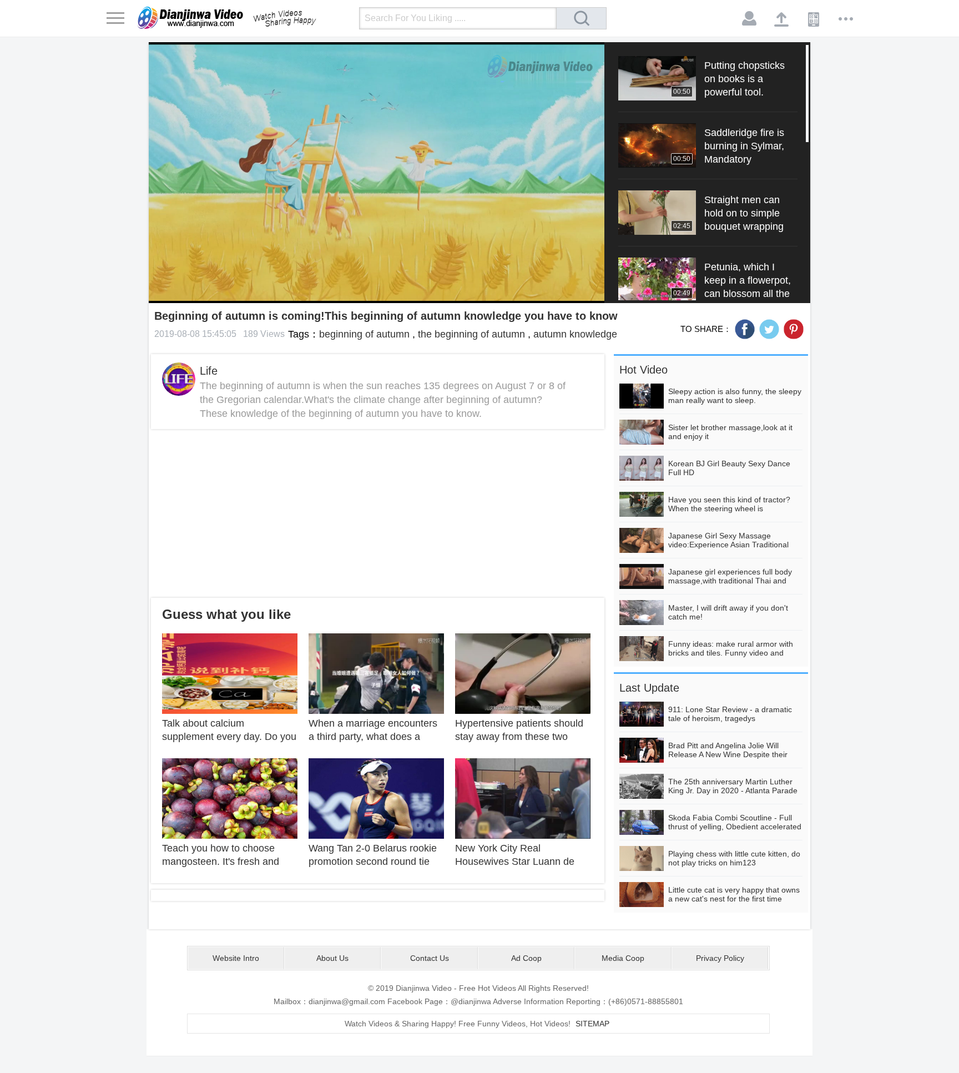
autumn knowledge (575, 334)
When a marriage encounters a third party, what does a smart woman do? (373, 736)
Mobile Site (814, 19)
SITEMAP (592, 1023)
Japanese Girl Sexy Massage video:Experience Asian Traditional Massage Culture (728, 544)
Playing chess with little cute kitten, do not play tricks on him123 (734, 858)
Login (750, 19)
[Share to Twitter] (769, 329)
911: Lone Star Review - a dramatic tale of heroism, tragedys (730, 714)
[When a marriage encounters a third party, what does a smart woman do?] (376, 672)
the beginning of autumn (471, 334)
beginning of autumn (364, 334)
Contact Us (429, 958)
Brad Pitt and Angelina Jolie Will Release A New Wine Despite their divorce (728, 754)
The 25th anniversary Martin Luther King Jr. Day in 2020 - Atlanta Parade (733, 786)
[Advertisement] (378, 513)
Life (209, 371)
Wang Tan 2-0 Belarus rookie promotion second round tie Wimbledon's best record (373, 861)
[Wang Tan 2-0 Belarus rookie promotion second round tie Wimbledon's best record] (376, 797)
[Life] (178, 379)
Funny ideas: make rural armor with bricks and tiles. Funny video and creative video (730, 652)
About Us (332, 958)
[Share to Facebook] (745, 329)
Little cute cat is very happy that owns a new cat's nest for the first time (734, 894)
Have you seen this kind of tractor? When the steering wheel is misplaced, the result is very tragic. (729, 508)
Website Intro (236, 958)
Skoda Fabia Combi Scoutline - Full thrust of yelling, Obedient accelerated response (734, 826)
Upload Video (782, 19)
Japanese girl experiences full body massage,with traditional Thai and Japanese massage (730, 580)
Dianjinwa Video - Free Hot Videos (242, 18)
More (846, 19)
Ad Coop (526, 958)
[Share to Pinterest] (794, 329)
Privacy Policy (720, 958)
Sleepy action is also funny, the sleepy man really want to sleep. (734, 396)
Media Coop (623, 958)
